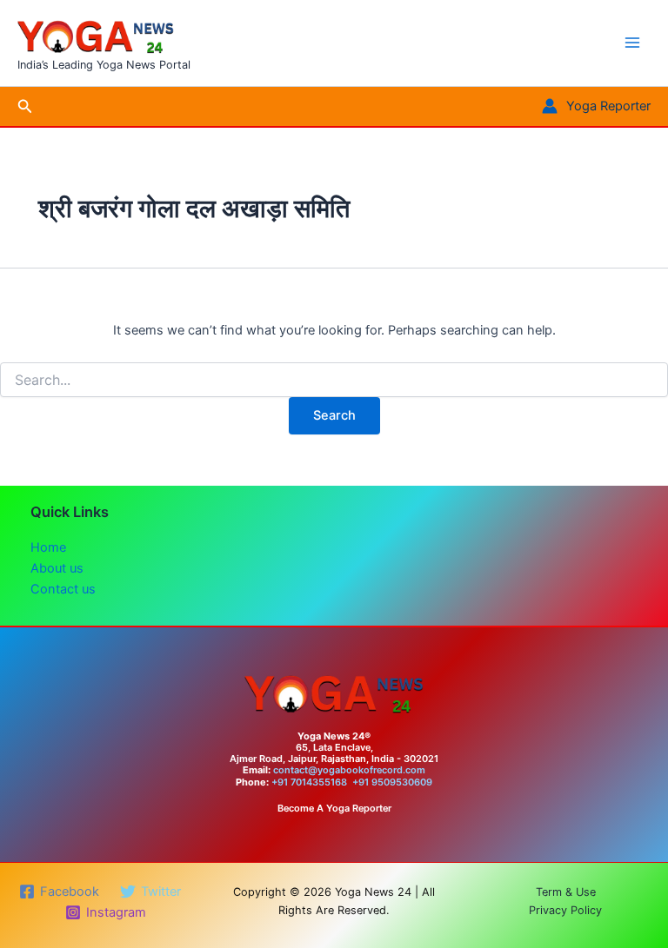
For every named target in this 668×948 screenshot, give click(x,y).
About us (57, 568)
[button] (25, 106)
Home (48, 547)
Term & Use (566, 891)
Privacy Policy (565, 910)
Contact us (63, 589)
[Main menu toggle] (632, 42)
